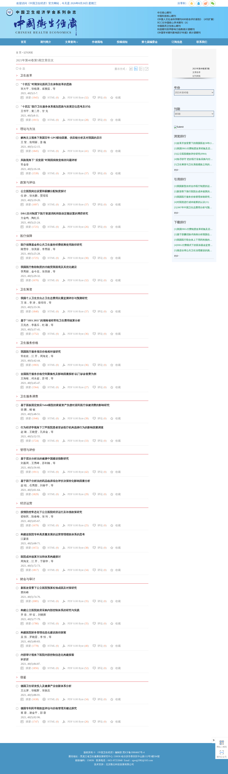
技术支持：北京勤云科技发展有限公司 (114, 764)
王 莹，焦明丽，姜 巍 (33, 142)
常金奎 (25, 164)
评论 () (101, 97)
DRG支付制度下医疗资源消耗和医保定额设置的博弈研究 (54, 213)
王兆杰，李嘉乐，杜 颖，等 (37, 325)
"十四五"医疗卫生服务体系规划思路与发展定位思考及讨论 (55, 106)
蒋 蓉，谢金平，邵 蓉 (33, 712)
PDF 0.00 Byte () (78, 97)
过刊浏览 (28, 52)
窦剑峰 (25, 592)
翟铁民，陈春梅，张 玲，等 (37, 516)
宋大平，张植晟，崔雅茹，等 (38, 88)
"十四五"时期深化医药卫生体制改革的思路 (46, 84)
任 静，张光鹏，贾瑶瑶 (34, 195)
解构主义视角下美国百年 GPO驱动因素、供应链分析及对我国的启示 (61, 137)
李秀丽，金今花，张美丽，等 (38, 271)
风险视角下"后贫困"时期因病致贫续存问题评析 (49, 160)
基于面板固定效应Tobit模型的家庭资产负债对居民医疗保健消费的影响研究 (65, 405)
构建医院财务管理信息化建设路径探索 (43, 632)
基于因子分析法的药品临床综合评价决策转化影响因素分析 (55, 480)
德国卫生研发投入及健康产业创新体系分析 (46, 686)
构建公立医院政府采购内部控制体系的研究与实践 (50, 610)
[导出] (146, 69)
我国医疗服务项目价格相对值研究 (41, 351)
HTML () (53, 97)
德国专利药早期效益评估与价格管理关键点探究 (49, 708)
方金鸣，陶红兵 (30, 218)
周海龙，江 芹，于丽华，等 (37, 561)
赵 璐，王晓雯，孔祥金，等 (37, 431)
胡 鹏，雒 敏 (28, 409)
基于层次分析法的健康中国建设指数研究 (45, 458)
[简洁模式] (136, 69)
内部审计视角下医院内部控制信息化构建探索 (47, 654)
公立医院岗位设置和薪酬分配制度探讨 (43, 191)
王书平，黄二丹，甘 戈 (34, 111)
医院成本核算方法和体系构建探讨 (41, 556)
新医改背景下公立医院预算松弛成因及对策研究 (49, 587)
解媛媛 (25, 659)
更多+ (176, 170)
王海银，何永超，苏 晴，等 (37, 378)
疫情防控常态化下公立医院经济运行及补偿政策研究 (51, 512)
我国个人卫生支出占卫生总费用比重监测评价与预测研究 (54, 298)
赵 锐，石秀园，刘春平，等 (37, 485)
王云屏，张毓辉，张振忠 (35, 690)
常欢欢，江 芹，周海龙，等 (37, 356)
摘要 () (32, 97)
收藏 (118, 97)
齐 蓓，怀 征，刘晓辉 (33, 614)
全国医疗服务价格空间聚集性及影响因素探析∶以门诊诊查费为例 (58, 374)
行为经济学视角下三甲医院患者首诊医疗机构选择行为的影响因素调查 (62, 427)
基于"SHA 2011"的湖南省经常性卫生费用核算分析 (50, 320)
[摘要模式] (140, 69)
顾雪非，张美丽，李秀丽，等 (38, 249)
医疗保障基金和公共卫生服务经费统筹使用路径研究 (51, 244)
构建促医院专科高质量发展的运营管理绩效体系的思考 (53, 534)
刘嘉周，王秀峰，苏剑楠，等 (38, 463)
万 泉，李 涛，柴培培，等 (36, 302)
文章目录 (196, 72)
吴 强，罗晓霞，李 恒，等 (36, 637)
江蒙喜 (25, 538)
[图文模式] (131, 69)
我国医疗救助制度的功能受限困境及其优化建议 (49, 267)
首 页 (18, 52)
